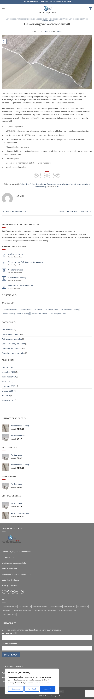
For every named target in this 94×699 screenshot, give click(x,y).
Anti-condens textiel (10, 606)
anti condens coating (40, 606)
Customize (16, 689)
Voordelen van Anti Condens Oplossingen (25, 262)
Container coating (40, 611)
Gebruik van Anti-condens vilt (20, 285)
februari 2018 (7, 400)
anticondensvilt (82, 606)
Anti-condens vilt (25, 310)
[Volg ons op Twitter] (13, 592)
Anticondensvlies (15, 254)
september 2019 (9, 377)
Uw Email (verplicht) (9, 643)
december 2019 (8, 372)
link (58, 187)
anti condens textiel (51, 310)
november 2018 (8, 386)
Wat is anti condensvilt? (16, 211)
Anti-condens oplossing (26, 19)
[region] (32, 681)
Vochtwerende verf (9, 614)
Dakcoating (52, 611)
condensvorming (23, 314)
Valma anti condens (65, 611)
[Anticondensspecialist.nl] (47, 9)
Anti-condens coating (10, 310)
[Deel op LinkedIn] (58, 176)
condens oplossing (9, 314)
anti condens (38, 310)
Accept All (48, 689)
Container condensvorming (13, 353)
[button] (3, 9)
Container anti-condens (69, 19)
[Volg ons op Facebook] (4, 592)
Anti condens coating (17, 277)
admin (59, 31)
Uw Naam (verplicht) (10, 633)
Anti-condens (11, 19)
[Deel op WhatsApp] (36, 176)
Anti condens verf (56, 606)
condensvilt (7, 611)
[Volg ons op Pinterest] (22, 592)
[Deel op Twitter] (45, 176)
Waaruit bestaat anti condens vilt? (73, 211)
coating (76, 310)
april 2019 (6, 381)
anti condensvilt (66, 310)
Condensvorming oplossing (48, 19)
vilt (64, 314)
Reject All (32, 689)
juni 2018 (6, 395)
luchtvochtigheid (55, 314)
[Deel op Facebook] (40, 176)
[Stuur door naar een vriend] (49, 176)
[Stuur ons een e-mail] (17, 592)
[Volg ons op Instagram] (8, 592)
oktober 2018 (7, 391)
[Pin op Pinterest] (54, 176)
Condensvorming (15, 270)
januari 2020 (7, 367)
